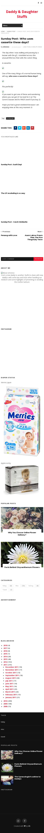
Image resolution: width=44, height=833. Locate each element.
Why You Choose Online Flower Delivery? (22, 533)
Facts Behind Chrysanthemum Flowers (22, 567)
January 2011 (10, 697)
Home (3, 31)
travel (5, 590)
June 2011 (9, 683)
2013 (5, 659)
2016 (5, 651)
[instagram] (18, 821)
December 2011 (11, 667)
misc (17, 586)
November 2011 (11, 670)
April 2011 (9, 689)
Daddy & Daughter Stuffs (22, 14)
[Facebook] (38, 3)
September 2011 (12, 675)
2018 (5, 645)
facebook (38, 259)
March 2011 (10, 692)
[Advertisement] (22, 251)
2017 (5, 648)
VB (29, 826)
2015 (5, 654)
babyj (4, 586)
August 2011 (10, 678)
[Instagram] (41, 3)
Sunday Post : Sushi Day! (11, 164)
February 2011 (11, 694)
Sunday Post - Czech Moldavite (14, 222)
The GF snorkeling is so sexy (13, 193)
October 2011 (11, 672)
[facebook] (24, 821)
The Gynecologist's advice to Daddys (27, 778)
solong (31, 586)
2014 (5, 656)
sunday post (11, 31)
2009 (5, 704)
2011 (5, 665)
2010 (5, 701)
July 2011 (9, 681)
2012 (5, 662)
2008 (5, 706)
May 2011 (9, 686)
